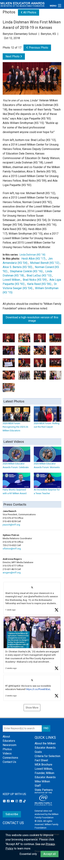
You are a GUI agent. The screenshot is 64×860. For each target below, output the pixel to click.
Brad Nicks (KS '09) (35, 279)
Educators (9, 740)
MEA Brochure (43, 764)
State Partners (44, 790)
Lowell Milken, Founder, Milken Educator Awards (45, 773)
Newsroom (9, 745)
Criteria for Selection (47, 756)
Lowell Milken (12, 279)
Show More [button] (32, 707)
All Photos (29, 12)
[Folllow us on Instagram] (17, 801)
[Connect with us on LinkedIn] (21, 801)
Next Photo (13, 56)
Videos (7, 753)
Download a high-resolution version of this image (32, 319)
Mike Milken (42, 781)
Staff (38, 785)
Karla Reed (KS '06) (39, 284)
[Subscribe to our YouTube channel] (12, 801)
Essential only (28, 854)
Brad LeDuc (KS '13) (39, 275)
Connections (10, 757)
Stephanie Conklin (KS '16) (26, 271)
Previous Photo (38, 47)
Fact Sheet (41, 760)
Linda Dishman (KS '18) (32, 254)
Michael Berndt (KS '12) (44, 262)
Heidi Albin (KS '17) (33, 258)
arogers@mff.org (12, 572)
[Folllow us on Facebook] (8, 801)
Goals (38, 752)
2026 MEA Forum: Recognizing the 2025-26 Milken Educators (15, 427)
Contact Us (9, 762)
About (6, 736)
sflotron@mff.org (12, 548)
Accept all (49, 854)
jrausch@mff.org (11, 524)
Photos (7, 749)
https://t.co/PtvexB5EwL (38, 689)
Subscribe (12, 814)
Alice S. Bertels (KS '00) (17, 267)
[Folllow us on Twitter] (5, 801)
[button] (32, 598)
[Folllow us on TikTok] (24, 801)
